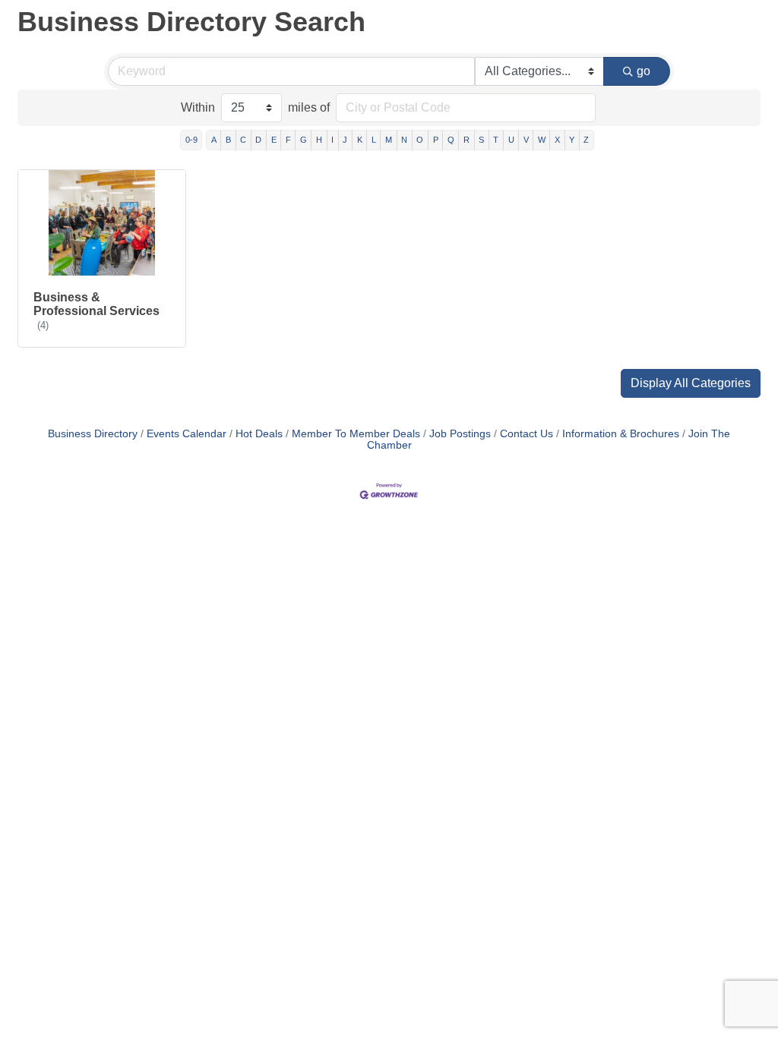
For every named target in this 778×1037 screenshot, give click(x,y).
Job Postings (460, 434)
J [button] (345, 139)
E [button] (274, 139)
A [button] (214, 139)
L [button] (374, 139)
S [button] (481, 139)
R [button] (466, 139)
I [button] (332, 139)
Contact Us (526, 434)
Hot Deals (259, 434)
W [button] (542, 139)
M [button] (388, 139)
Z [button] (586, 139)
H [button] (319, 139)
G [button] (303, 139)
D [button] (258, 139)
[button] (691, 383)
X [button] (557, 139)
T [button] (495, 139)
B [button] (228, 139)
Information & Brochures (620, 434)
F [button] (288, 139)
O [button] (419, 139)
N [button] (404, 139)
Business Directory (93, 434)
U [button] (511, 139)
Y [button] (571, 139)
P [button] (435, 139)
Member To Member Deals (356, 434)
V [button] (526, 139)
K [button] (359, 139)
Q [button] (451, 139)
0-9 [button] (191, 139)
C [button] (243, 139)
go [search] (643, 71)
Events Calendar (186, 434)
